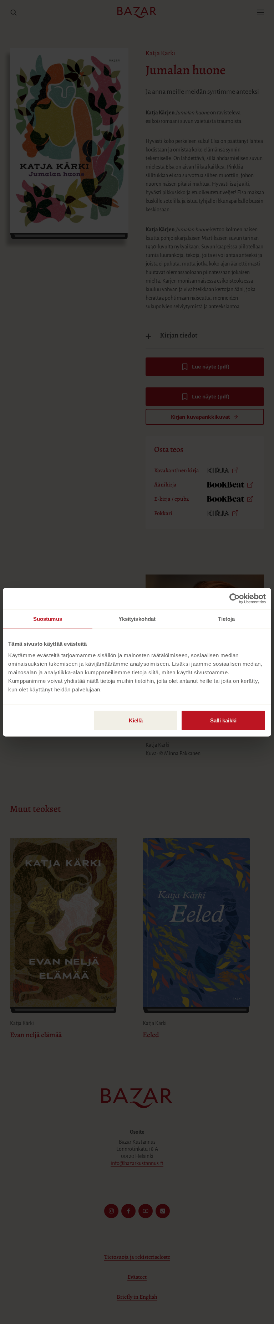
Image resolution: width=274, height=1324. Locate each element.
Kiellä (136, 720)
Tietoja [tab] (226, 618)
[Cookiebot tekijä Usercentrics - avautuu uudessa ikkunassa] (234, 598)
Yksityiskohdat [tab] (137, 618)
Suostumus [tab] (47, 618)
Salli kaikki (223, 720)
